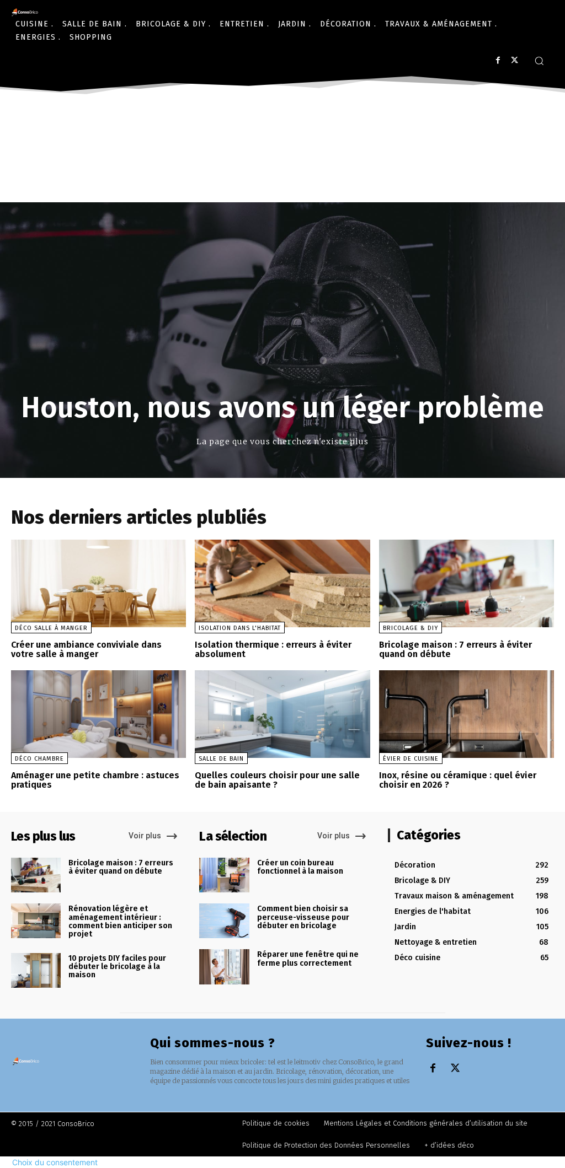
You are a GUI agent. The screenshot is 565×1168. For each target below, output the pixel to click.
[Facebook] (498, 60)
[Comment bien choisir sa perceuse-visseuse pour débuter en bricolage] (224, 920)
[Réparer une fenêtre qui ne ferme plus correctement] (224, 966)
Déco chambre (39, 758)
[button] (539, 61)
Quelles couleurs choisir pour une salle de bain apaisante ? (277, 780)
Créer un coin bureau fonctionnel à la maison (300, 867)
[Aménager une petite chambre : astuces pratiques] (98, 714)
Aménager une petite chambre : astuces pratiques (95, 780)
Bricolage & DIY (410, 628)
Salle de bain (221, 758)
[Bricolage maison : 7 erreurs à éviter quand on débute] (466, 583)
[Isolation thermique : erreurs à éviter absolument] (282, 583)
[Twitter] (514, 60)
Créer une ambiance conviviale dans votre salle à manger (86, 649)
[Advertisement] (282, 186)
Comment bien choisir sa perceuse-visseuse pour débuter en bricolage (303, 917)
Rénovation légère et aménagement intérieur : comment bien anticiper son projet (120, 921)
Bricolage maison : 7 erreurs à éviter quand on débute (455, 649)
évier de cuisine (411, 758)
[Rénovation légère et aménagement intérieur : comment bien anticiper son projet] (36, 920)
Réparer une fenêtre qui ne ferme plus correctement (308, 958)
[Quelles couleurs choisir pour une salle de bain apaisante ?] (282, 714)
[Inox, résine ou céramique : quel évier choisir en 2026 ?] (466, 714)
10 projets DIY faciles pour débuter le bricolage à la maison (117, 967)
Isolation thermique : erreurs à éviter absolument (273, 649)
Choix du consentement (55, 1162)
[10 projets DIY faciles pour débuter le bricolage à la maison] (36, 970)
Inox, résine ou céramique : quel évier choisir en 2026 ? (457, 780)
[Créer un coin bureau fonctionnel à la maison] (224, 875)
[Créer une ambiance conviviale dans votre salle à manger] (98, 583)
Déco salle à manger (51, 628)
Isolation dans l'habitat (240, 628)
